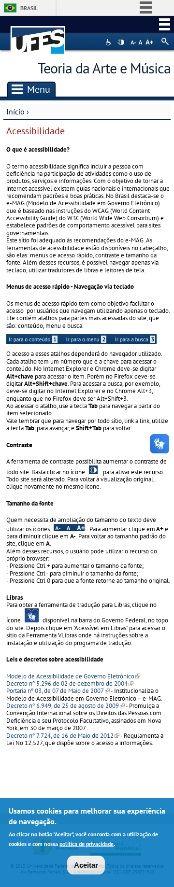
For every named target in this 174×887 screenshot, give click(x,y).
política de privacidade (86, 843)
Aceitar (86, 865)
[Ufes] (38, 35)
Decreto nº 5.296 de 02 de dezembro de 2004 (69, 683)
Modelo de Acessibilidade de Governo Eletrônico (73, 676)
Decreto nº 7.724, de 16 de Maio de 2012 (62, 736)
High (120, 42)
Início (15, 111)
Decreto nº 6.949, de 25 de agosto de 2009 (65, 706)
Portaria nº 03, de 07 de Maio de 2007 (58, 691)
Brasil (29, 8)
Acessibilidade (109, 42)
